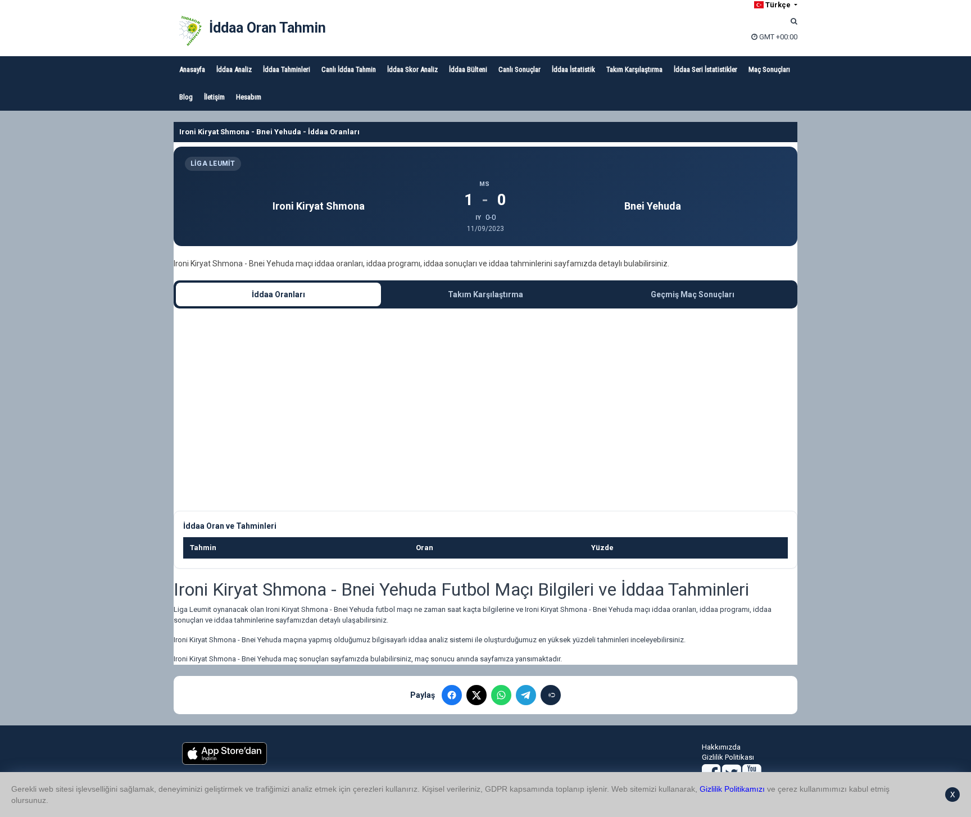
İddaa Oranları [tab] (278, 294)
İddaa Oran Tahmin (267, 28)
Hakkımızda (721, 747)
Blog (186, 97)
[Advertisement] (485, 409)
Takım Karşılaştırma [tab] (485, 294)
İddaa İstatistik (573, 69)
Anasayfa (192, 69)
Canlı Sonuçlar (519, 69)
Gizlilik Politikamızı (732, 788)
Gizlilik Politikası (728, 757)
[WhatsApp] (501, 695)
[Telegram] (526, 695)
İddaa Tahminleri (286, 69)
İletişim (214, 97)
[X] (476, 695)
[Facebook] (452, 695)
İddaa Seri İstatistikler (705, 69)
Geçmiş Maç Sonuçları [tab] (692, 294)
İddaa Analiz (234, 69)
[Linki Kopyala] (551, 695)
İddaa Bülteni (468, 69)
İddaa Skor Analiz (412, 69)
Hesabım (248, 97)
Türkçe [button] (778, 5)
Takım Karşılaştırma (634, 69)
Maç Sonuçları (769, 69)
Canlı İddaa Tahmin (348, 69)
